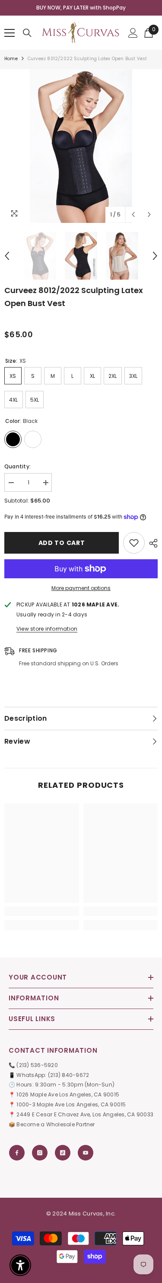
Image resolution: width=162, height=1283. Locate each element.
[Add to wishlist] (134, 543)
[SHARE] (151, 543)
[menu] (9, 33)
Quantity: (17, 466)
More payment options (81, 588)
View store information (46, 628)
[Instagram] (40, 1152)
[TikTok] (62, 1152)
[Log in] (133, 33)
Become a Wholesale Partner (55, 1124)
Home (11, 58)
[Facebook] (17, 1152)
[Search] (27, 33)
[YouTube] (85, 1152)
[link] (41, 911)
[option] (81, 146)
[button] (133, 214)
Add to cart (61, 542)
